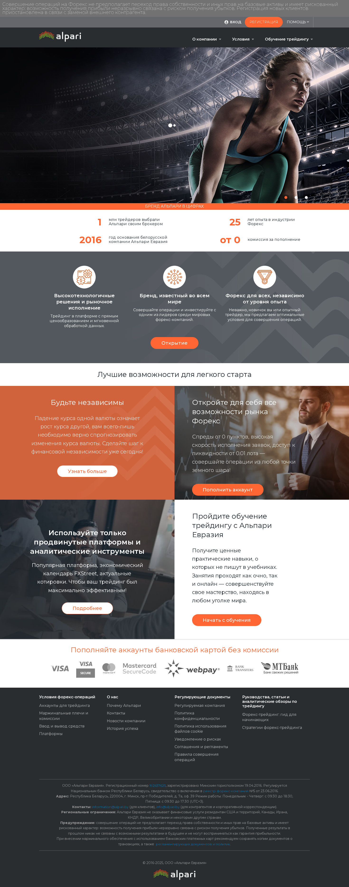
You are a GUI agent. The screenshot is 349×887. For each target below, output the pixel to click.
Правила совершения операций (196, 757)
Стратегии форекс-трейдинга (272, 727)
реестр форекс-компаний (225, 791)
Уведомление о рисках (197, 739)
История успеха (122, 728)
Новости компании (126, 721)
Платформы (51, 734)
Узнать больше (87, 471)
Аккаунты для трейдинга (64, 705)
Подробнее (87, 608)
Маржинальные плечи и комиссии (63, 716)
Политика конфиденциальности (197, 716)
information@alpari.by (110, 807)
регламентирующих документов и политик (193, 844)
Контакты (116, 713)
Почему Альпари (124, 705)
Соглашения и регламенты (201, 747)
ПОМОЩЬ (296, 22)
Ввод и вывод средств (62, 726)
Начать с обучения (227, 620)
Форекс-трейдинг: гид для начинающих (269, 717)
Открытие (174, 343)
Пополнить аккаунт (228, 490)
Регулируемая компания (199, 705)
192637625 (158, 785)
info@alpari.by (167, 807)
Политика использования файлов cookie (200, 729)
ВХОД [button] (235, 22)
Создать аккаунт (167, 154)
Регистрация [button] (264, 22)
